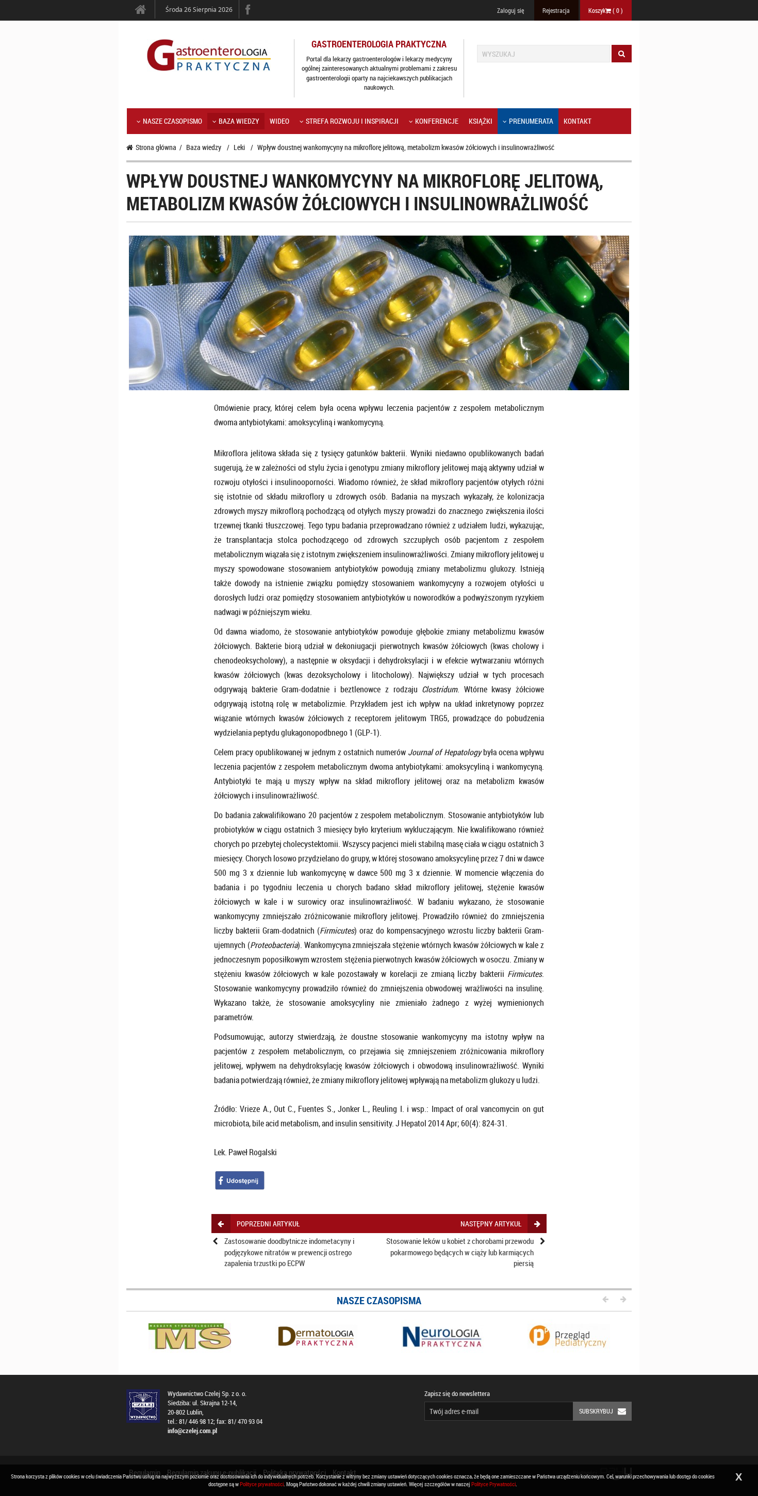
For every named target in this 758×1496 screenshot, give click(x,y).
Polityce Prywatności (493, 1484)
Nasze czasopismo (172, 121)
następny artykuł (490, 1223)
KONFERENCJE (436, 121)
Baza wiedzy (239, 121)
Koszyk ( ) (605, 10)
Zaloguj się (510, 10)
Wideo (279, 121)
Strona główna (156, 147)
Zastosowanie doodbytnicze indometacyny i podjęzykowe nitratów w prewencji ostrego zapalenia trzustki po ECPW (289, 1252)
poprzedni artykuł (268, 1223)
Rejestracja (556, 10)
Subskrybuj (596, 1411)
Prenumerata (531, 121)
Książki (480, 121)
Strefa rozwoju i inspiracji (352, 121)
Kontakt (577, 121)
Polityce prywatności (262, 1484)
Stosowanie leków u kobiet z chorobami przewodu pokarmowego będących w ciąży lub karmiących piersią (460, 1252)
